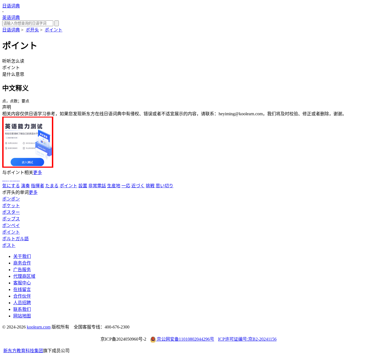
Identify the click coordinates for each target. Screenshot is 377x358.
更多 (37, 172)
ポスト (8, 245)
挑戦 (150, 185)
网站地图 (22, 316)
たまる (52, 185)
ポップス (11, 219)
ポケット (11, 205)
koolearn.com (39, 327)
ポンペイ (11, 225)
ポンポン (11, 199)
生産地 (113, 185)
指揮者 (37, 185)
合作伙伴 (22, 296)
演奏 (25, 185)
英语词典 (11, 17)
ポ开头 (32, 30)
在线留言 (22, 289)
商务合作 (22, 263)
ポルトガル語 (15, 238)
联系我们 (22, 309)
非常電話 (97, 185)
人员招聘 (22, 302)
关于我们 (22, 256)
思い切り (164, 185)
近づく (138, 185)
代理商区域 (24, 276)
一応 (125, 185)
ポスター (11, 212)
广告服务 (22, 269)
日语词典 (11, 6)
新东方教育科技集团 (23, 350)
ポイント (53, 30)
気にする (11, 185)
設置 (82, 185)
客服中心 (22, 282)
